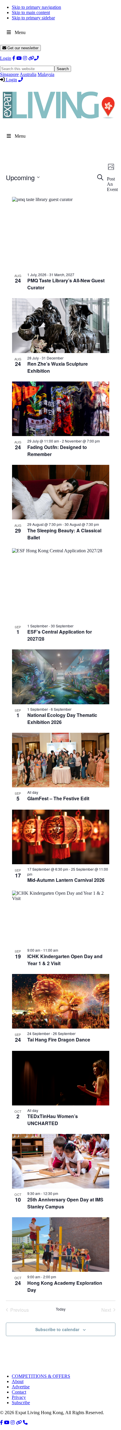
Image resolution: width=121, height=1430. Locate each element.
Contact (19, 1392)
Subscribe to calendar (57, 1329)
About (17, 1381)
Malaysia (46, 74)
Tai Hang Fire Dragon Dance (58, 1039)
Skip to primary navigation (36, 7)
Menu (20, 32)
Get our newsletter (22, 48)
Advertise (21, 1386)
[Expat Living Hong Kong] (58, 121)
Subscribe (21, 1402)
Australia (28, 74)
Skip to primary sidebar (33, 17)
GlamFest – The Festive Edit (58, 798)
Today (60, 1309)
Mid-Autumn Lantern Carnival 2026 (66, 880)
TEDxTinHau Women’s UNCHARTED (52, 1120)
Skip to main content (31, 12)
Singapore (9, 74)
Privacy (19, 1397)
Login (5, 58)
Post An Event (112, 184)
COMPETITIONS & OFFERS (41, 1376)
